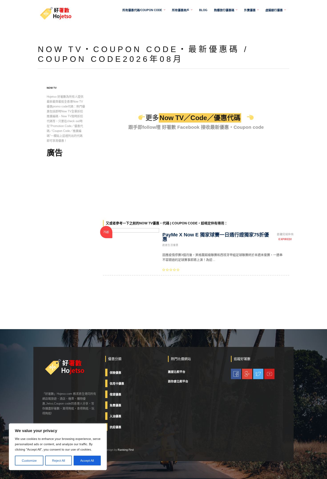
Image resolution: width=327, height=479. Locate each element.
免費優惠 (115, 405)
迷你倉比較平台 (178, 381)
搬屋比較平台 (176, 371)
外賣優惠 (250, 10)
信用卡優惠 (117, 383)
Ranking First (126, 449)
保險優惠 (115, 372)
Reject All (58, 460)
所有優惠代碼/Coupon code (142, 10)
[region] (58, 446)
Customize (29, 460)
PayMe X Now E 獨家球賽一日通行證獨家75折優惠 (215, 237)
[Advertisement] (66, 231)
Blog (203, 10)
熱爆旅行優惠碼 (224, 10)
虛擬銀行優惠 (274, 10)
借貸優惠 (115, 394)
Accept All (87, 460)
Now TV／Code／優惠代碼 (199, 117)
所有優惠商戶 (180, 10)
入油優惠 (115, 416)
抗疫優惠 (115, 427)
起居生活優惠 (170, 245)
